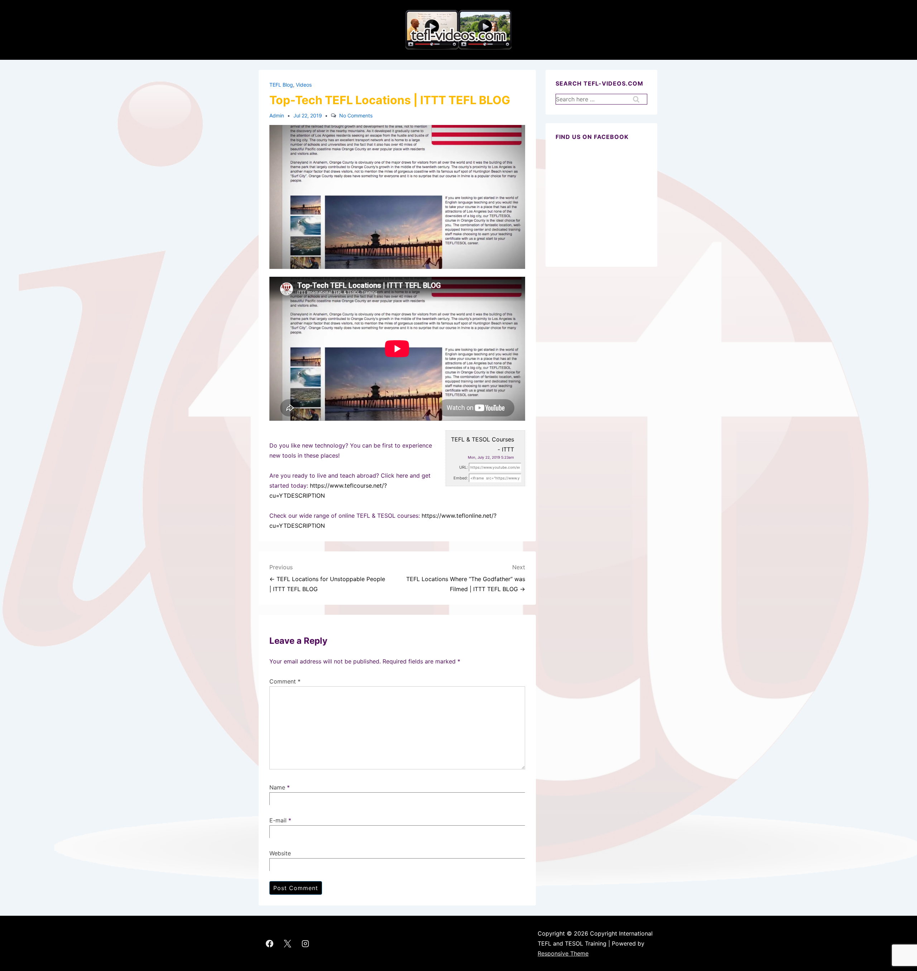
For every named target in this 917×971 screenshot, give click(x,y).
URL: (463, 467)
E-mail (278, 820)
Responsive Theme (563, 953)
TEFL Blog (281, 85)
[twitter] (287, 943)
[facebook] (270, 943)
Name (277, 787)
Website (280, 853)
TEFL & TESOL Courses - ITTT (482, 444)
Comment (285, 681)
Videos (304, 85)
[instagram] (305, 943)
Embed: (460, 477)
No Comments (356, 115)
